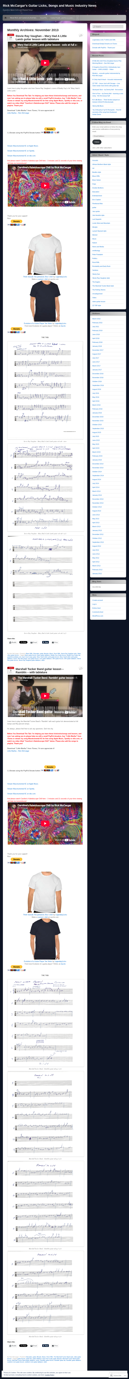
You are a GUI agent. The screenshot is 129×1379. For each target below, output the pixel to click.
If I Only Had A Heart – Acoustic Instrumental (107, 79)
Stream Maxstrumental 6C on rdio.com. (21, 156)
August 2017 (96, 354)
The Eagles (96, 282)
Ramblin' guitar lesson (47, 1360)
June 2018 (96, 334)
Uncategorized (97, 294)
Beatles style (96, 172)
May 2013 (95, 519)
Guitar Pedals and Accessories (62, 18)
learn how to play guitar (29, 657)
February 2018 (97, 342)
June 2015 (96, 440)
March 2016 (96, 405)
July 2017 (95, 358)
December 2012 (97, 534)
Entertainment (97, 196)
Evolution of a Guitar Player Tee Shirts (38, 323)
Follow (97, 142)
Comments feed (97, 612)
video (43, 660)
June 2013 (96, 515)
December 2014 (97, 464)
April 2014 (95, 487)
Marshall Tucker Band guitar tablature (23, 1360)
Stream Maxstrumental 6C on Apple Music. (23, 146)
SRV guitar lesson (57, 658)
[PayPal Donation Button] (50, 133)
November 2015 (97, 421)
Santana (95, 270)
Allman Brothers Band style (101, 164)
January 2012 (97, 573)
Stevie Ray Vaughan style (69, 653)
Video (79, 653)
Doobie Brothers (98, 188)
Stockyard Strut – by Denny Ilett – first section (107, 90)
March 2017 (96, 366)
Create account (97, 600)
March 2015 (96, 452)
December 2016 (97, 374)
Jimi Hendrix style (98, 215)
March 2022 (96, 319)
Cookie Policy (49, 1375)
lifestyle (46, 653)
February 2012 (97, 570)
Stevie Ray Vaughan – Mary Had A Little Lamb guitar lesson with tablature (41, 37)
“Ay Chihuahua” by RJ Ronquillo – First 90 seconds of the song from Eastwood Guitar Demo (106, 112)
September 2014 (98, 475)
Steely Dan (96, 274)
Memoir (95, 235)
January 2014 (97, 495)
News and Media (98, 247)
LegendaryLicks (61, 277)
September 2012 (98, 542)
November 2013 (97, 503)
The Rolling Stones (98, 290)
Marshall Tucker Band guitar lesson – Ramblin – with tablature (40, 670)
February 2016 (97, 409)
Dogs (94, 184)
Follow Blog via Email (101, 122)
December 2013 (97, 499)
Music (51, 653)
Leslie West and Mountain (101, 223)
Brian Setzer (96, 180)
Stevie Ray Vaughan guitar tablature (30, 660)
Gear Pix (43, 18)
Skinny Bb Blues (98, 106)
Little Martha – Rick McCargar (18, 113)
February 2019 (97, 330)
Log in (94, 604)
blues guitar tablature (43, 655)
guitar (41, 653)
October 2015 (97, 425)
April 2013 (95, 523)
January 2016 (97, 413)
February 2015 (97, 456)
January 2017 (97, 370)
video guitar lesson (13, 655)
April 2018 (95, 338)
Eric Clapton (96, 200)
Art (93, 168)
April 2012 (95, 562)
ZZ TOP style (96, 305)
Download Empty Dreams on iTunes (104, 44)
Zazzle (63, 326)
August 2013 (96, 511)
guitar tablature (37, 1358)
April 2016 (95, 401)
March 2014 (96, 491)
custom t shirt (43, 279)
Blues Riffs (29, 653)
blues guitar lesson (30, 655)
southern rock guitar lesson (15, 1362)
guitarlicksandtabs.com (14, 657)
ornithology (96, 251)
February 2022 (97, 323)
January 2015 (97, 460)
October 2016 (97, 381)
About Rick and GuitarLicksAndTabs (23, 18)
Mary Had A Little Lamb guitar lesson (48, 657)
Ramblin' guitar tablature (73, 1360)
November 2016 (97, 377)
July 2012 (95, 550)
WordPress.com (97, 616)
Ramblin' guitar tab (60, 1360)
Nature (94, 243)
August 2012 (96, 546)
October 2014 (97, 472)
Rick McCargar (22, 658)
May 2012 (95, 558)
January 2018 (97, 346)
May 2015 (95, 444)
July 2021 (95, 327)
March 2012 (96, 566)
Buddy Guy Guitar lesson (58, 655)
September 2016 (98, 385)
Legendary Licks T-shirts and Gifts (103, 40)
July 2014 (95, 483)
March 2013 (96, 526)
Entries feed (96, 608)
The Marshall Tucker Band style (63, 1357)
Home (5, 18)
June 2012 (96, 554)
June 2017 (96, 362)
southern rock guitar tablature (34, 1362)
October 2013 (97, 507)
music (15, 658)
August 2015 (96, 432)
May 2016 (95, 397)
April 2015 (95, 448)
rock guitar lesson (33, 658)
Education (36, 653)
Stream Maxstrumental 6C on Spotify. (21, 151)
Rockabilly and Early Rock (101, 266)
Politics (94, 258)
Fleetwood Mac (97, 203)
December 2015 (97, 417)
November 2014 (97, 468)
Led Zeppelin (96, 219)
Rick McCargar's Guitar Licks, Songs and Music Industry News (49, 5)
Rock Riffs (57, 653)
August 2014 (96, 479)
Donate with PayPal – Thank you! (103, 48)
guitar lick (29, 1358)
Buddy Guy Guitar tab (73, 655)
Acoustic (95, 160)
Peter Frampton (97, 254)
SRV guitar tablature (70, 658)
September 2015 (98, 428)
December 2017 (97, 350)
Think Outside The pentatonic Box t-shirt (38, 277)
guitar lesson (21, 1358)
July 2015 (95, 436)
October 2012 (97, 538)
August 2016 (96, 389)
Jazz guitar (96, 211)
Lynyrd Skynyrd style (99, 231)
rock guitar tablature (45, 658)
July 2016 (95, 393)
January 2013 (97, 530)
